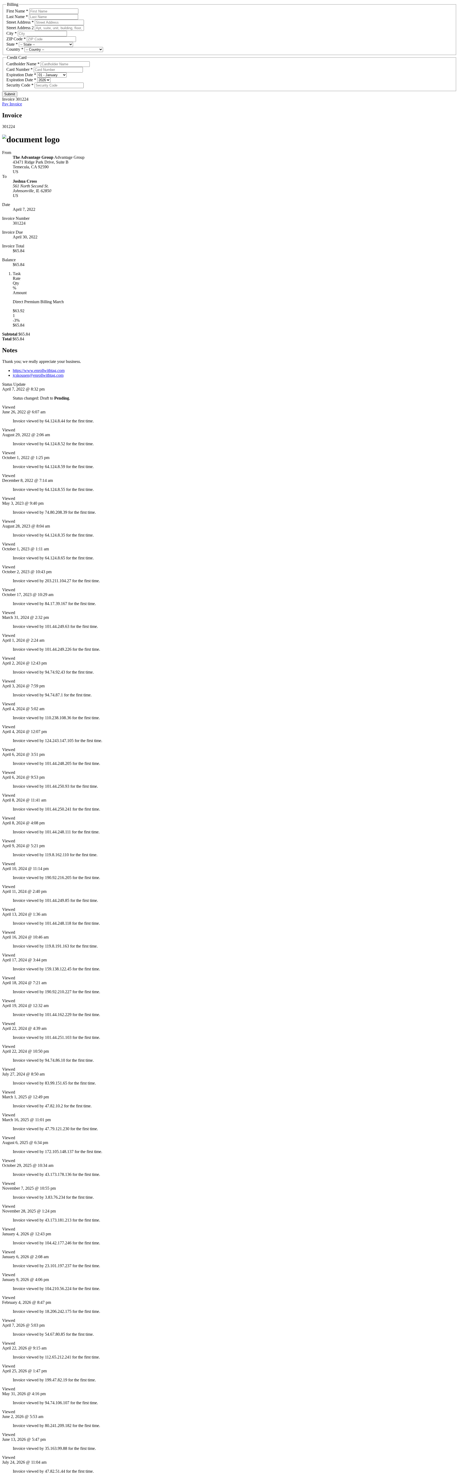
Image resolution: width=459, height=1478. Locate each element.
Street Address (18, 22)
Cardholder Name (21, 64)
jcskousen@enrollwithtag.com (38, 375)
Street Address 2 (20, 27)
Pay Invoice (12, 104)
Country (13, 49)
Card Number (17, 69)
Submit (9, 94)
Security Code (18, 85)
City (10, 33)
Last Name (15, 16)
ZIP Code (14, 39)
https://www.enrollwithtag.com (39, 370)
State (10, 44)
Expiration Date (19, 74)
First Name (15, 11)
